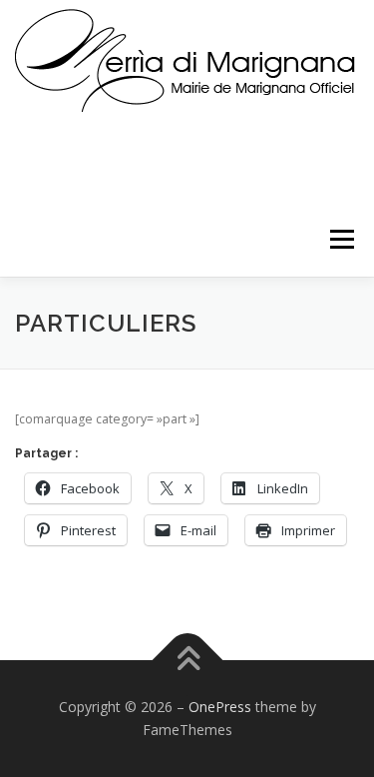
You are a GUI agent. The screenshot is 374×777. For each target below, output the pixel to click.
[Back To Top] (187, 659)
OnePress (219, 706)
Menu (340, 239)
